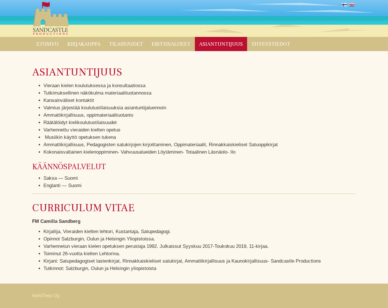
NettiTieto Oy (46, 295)
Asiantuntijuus (221, 44)
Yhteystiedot (270, 44)
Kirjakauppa (84, 44)
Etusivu (47, 44)
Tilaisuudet (126, 44)
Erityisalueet (171, 44)
